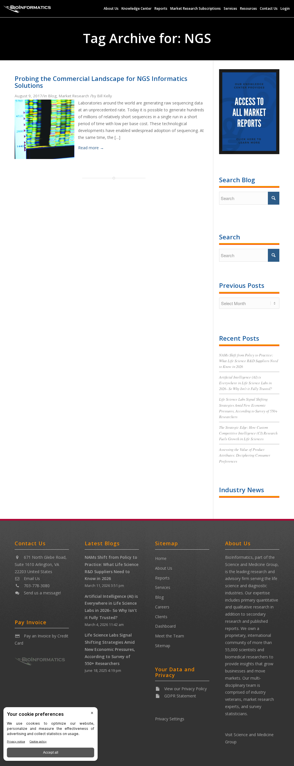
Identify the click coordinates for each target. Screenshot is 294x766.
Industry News (241, 489)
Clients (161, 616)
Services (162, 587)
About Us (163, 568)
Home (161, 558)
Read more (91, 147)
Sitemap (162, 645)
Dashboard (165, 626)
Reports (162, 578)
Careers (162, 607)
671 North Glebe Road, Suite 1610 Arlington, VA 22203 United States (41, 564)
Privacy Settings (169, 719)
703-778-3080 (37, 585)
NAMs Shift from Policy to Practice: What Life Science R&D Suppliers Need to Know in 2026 (248, 360)
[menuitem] (111, 8)
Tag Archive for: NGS (147, 38)
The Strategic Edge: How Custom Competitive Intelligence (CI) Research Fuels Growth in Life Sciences (248, 433)
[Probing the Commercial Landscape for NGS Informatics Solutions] (44, 157)
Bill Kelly (104, 95)
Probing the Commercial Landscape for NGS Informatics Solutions (101, 82)
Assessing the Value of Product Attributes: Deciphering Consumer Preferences (244, 455)
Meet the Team (169, 636)
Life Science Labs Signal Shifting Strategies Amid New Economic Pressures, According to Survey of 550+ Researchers (110, 649)
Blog (52, 95)
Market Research (74, 95)
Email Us (32, 578)
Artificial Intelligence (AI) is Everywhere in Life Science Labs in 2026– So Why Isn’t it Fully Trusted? (245, 383)
